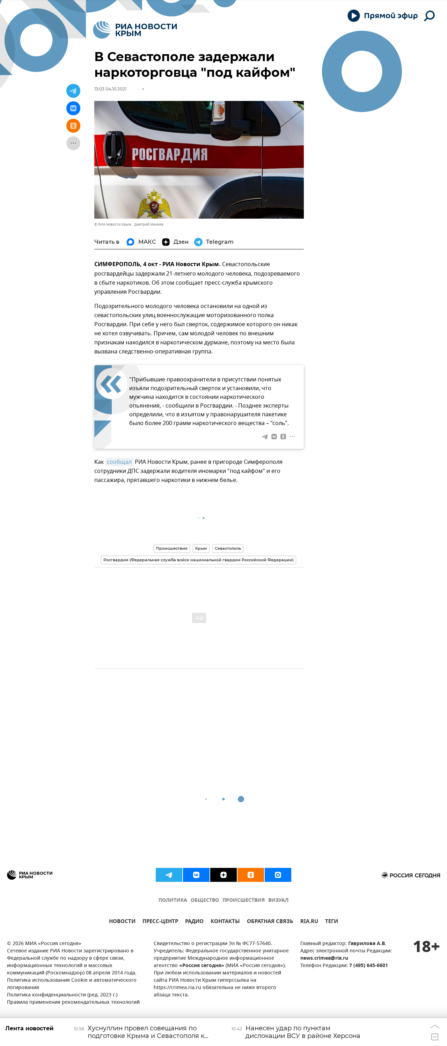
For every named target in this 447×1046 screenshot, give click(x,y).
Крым (201, 548)
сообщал (119, 462)
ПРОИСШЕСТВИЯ (243, 901)
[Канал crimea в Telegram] (169, 875)
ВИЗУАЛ (278, 901)
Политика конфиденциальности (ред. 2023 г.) (62, 995)
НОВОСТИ (122, 922)
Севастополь (228, 548)
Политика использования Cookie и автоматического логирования (72, 984)
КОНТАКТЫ (225, 922)
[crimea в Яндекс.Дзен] (223, 875)
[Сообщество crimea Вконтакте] (196, 875)
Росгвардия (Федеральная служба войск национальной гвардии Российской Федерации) (198, 559)
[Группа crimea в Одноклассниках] (250, 875)
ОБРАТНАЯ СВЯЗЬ (270, 922)
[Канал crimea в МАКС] (278, 875)
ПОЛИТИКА (173, 901)
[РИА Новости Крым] (135, 30)
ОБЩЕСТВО (205, 901)
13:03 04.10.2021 (110, 89)
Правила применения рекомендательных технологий (73, 1003)
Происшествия (172, 548)
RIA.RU (309, 922)
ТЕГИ (331, 922)
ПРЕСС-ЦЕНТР (160, 922)
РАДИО (194, 922)
